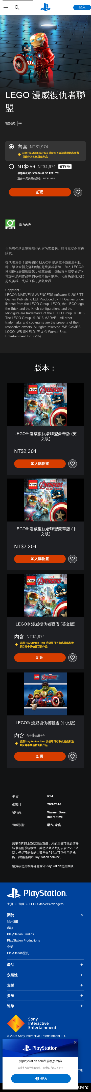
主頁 (10, 904)
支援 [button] (10, 985)
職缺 (10, 928)
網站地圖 (78, 1072)
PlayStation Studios (20, 934)
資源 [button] (10, 996)
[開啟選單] (5, 7)
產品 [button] (10, 965)
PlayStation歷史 (18, 953)
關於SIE (12, 921)
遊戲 (21, 904)
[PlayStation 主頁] (45, 7)
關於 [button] (10, 915)
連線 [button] (10, 1006)
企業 (10, 947)
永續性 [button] (12, 975)
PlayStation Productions (23, 940)
